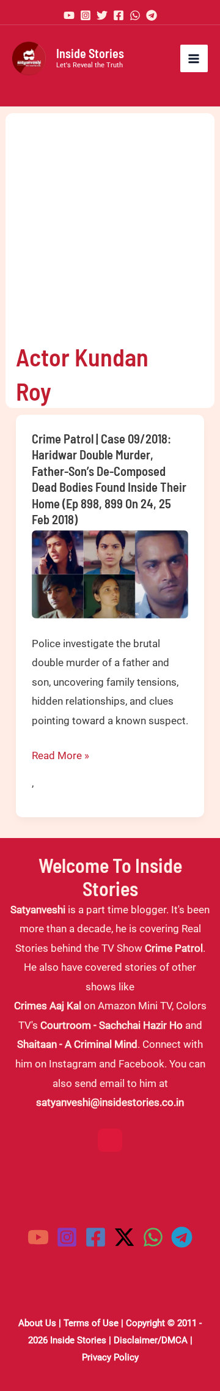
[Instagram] (85, 15)
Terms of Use (91, 1323)
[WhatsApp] (135, 15)
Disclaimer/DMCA (151, 1340)
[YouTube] (69, 15)
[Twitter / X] (124, 1237)
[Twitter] (102, 15)
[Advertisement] (110, 223)
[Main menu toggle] (194, 59)
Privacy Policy (110, 1357)
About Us (37, 1323)
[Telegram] (151, 15)
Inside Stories (90, 53)
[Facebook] (118, 15)
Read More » (60, 757)
